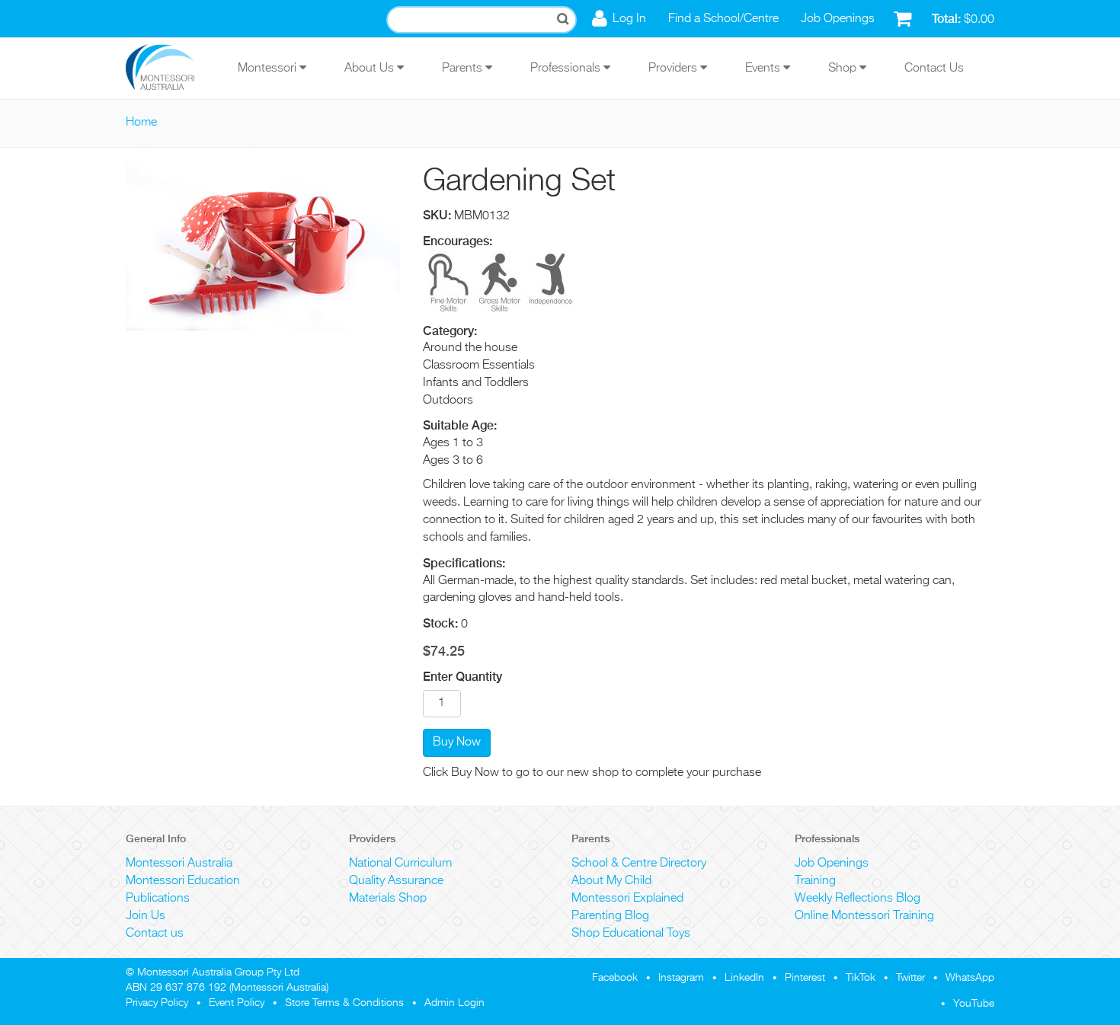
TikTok (860, 977)
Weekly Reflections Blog (857, 898)
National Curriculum (400, 863)
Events (764, 68)
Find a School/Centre (723, 19)
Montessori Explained (627, 898)
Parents (463, 68)
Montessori (268, 68)
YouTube (973, 1003)
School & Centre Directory (638, 863)
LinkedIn (744, 977)
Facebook (615, 977)
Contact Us (934, 68)
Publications (158, 898)
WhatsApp (970, 977)
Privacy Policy (157, 1003)
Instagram (681, 977)
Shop (843, 68)
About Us (370, 68)
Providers (674, 68)
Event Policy (236, 1003)
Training (815, 881)
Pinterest (805, 977)
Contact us (155, 934)
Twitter (910, 977)
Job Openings (838, 19)
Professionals (566, 68)
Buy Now (457, 742)
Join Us (145, 916)
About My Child (611, 881)
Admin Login (454, 1003)
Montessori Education (183, 881)
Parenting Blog (610, 916)
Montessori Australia (179, 863)
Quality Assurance (396, 881)
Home (141, 123)
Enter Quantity (462, 676)
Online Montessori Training (864, 916)
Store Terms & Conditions (344, 1003)
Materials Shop (388, 898)
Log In (629, 19)
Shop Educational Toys (630, 934)
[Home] (171, 68)
